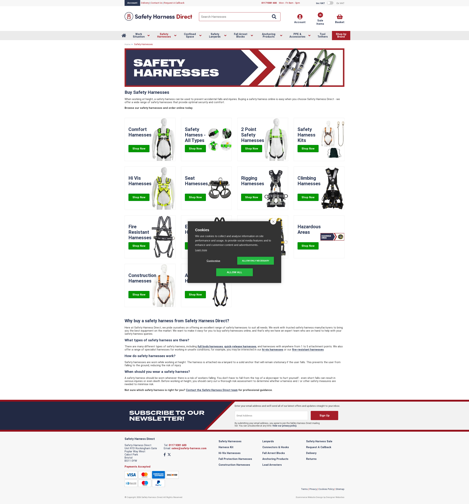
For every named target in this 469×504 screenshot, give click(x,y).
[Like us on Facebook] (165, 454)
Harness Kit (226, 447)
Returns (311, 459)
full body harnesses (210, 346)
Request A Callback (174, 2)
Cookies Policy (326, 489)
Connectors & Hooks (275, 447)
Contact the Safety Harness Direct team (212, 390)
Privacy (313, 489)
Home (127, 44)
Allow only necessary (255, 260)
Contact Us (156, 2)
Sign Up (324, 415)
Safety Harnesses (230, 441)
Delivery (145, 2)
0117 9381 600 (177, 445)
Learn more (201, 250)
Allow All (234, 272)
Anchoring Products (275, 459)
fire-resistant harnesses (308, 349)
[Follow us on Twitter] (169, 454)
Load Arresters (272, 464)
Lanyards (268, 441)
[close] (273, 221)
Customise (213, 260)
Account (132, 2)
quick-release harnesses (240, 346)
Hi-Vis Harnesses (230, 453)
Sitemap (340, 489)
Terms (304, 489)
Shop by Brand (341, 35)
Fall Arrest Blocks (273, 453)
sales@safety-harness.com (188, 448)
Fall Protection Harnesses (235, 459)
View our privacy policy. (284, 425)
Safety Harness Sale (319, 441)
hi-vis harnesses (272, 349)
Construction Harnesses (234, 464)
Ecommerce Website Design (309, 497)
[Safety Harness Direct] (158, 20)
